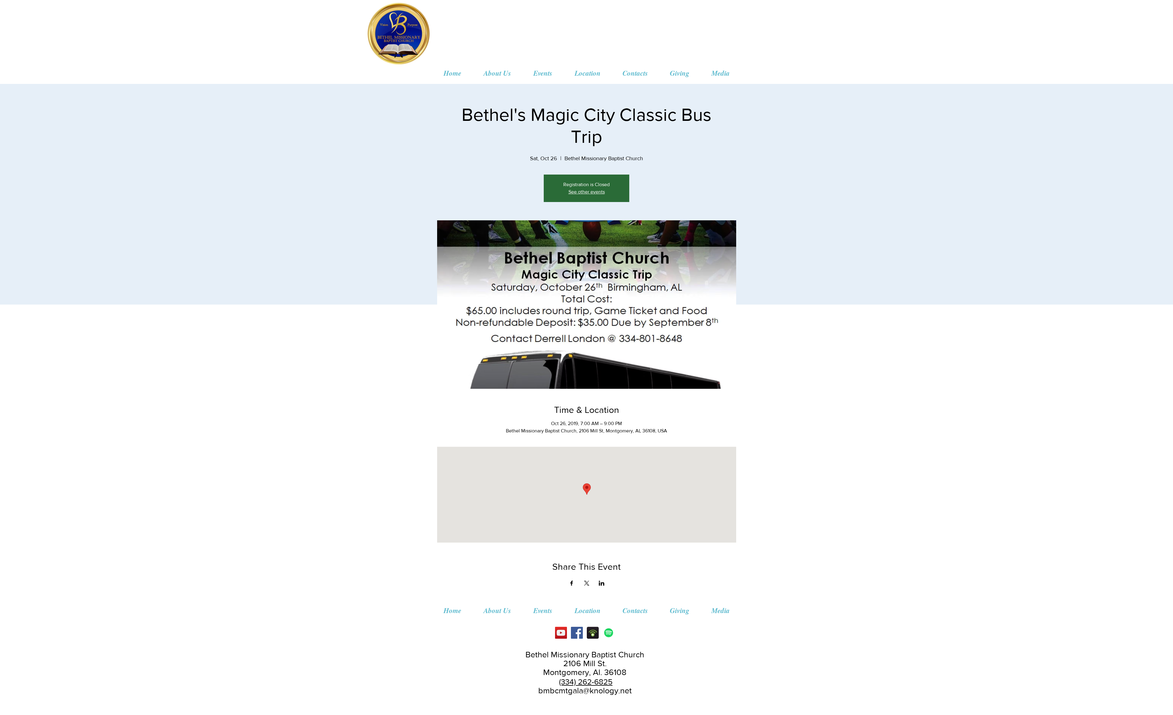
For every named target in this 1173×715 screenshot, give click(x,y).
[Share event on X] (587, 583)
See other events (586, 191)
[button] (497, 73)
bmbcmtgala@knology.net (585, 690)
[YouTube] (561, 633)
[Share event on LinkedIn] (602, 583)
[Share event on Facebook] (572, 583)
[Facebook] (577, 633)
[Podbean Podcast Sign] (593, 633)
